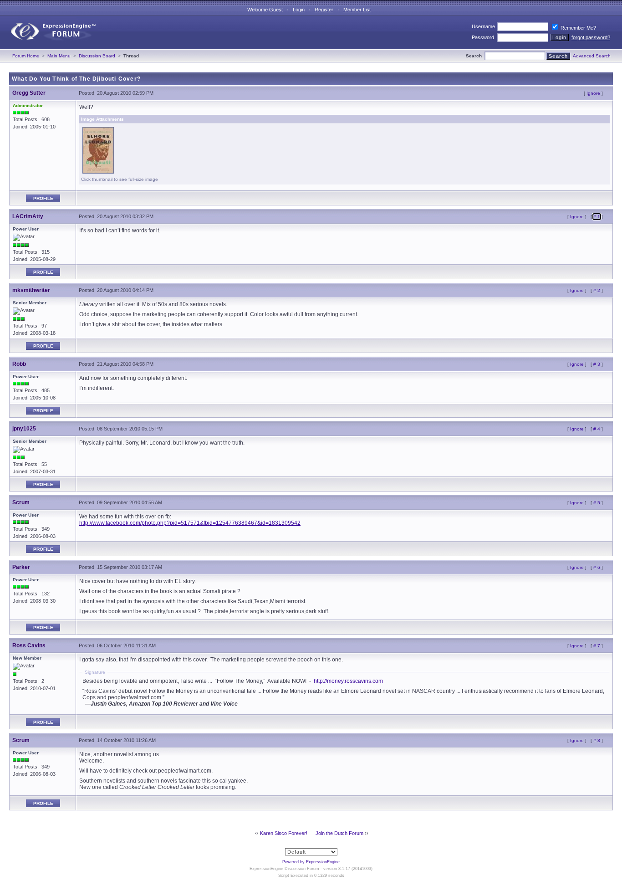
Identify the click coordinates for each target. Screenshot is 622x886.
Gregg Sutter (29, 93)
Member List (357, 9)
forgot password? (590, 37)
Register (324, 9)
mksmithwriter (31, 290)
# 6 (596, 567)
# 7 (596, 645)
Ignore (593, 93)
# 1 (596, 216)
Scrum (21, 502)
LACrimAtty (27, 216)
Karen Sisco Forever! (283, 833)
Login (299, 9)
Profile (43, 198)
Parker (21, 567)
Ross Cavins (29, 645)
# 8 (596, 740)
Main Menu (59, 55)
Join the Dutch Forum (339, 833)
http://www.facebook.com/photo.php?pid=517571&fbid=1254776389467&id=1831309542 (190, 523)
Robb (19, 364)
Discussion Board (97, 55)
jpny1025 (24, 428)
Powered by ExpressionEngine (311, 862)
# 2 (596, 290)
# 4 (596, 428)
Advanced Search (592, 55)
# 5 (596, 502)
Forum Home (25, 55)
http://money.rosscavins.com (348, 681)
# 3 (596, 364)
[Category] (49, 47)
